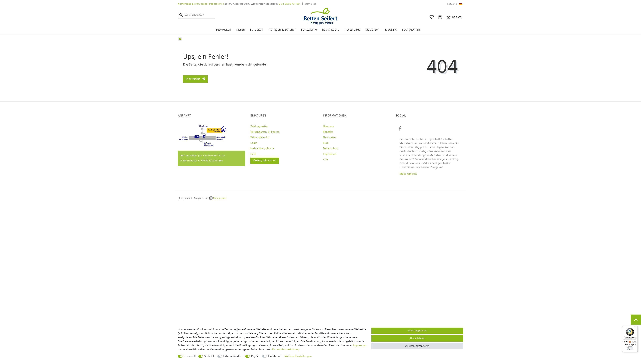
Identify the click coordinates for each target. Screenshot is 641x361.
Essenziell (190, 356)
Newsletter (330, 137)
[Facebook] (400, 128)
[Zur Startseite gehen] (180, 39)
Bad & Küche (330, 29)
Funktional (274, 356)
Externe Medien (233, 356)
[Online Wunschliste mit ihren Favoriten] (432, 18)
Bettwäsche (309, 29)
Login (253, 143)
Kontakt (328, 132)
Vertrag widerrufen (264, 160)
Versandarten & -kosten (265, 132)
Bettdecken (223, 29)
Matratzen (372, 29)
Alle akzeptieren (417, 331)
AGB (325, 160)
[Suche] (181, 15)
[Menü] (636, 328)
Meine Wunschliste (262, 148)
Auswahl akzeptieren (417, 346)
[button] (440, 18)
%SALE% (391, 29)
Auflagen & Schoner (282, 29)
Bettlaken (256, 29)
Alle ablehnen (417, 338)
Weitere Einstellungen (298, 356)
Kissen (240, 29)
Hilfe (253, 154)
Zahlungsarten (259, 126)
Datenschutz (331, 148)
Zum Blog (310, 4)
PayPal (255, 356)
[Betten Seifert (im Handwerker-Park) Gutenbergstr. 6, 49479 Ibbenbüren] (203, 145)
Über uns (328, 126)
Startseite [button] (193, 79)
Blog (326, 143)
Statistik (209, 356)
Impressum (329, 154)
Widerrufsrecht (259, 137)
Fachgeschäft (411, 29)
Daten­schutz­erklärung (285, 349)
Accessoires (352, 29)
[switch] (630, 348)
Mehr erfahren (408, 174)
